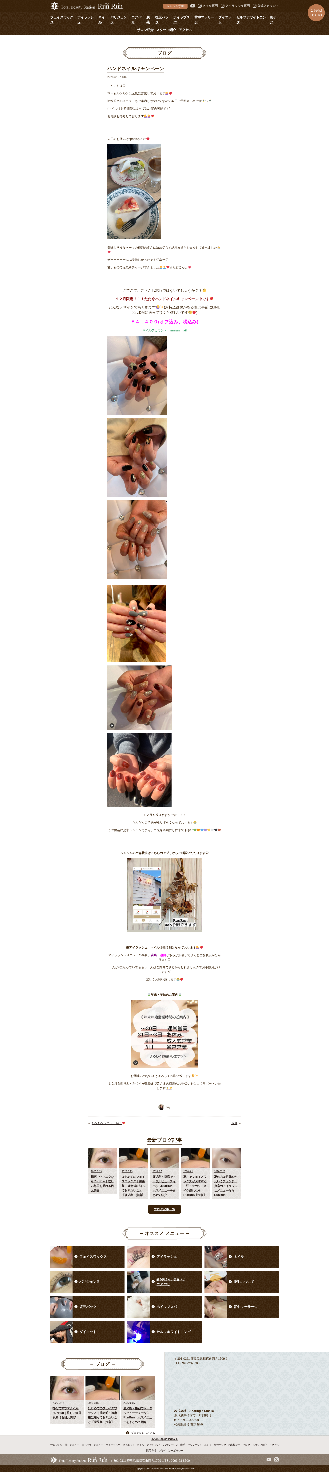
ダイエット (128, 1444)
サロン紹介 (145, 30)
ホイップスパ (112, 1444)
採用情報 (151, 1450)
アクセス (185, 30)
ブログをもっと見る (143, 1432)
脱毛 (182, 1444)
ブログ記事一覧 (164, 1209)
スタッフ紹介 (166, 30)
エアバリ (86, 1444)
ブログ (246, 1444)
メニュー (98, 1444)
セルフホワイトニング (199, 1444)
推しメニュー (72, 1444)
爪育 (234, 1123)
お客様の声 (234, 1444)
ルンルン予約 (175, 6)
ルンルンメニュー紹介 (107, 1123)
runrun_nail (178, 330)
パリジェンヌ (170, 1444)
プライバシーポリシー (171, 1450)
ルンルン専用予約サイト (164, 1439)
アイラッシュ (153, 1444)
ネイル (140, 1444)
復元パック (220, 1444)
